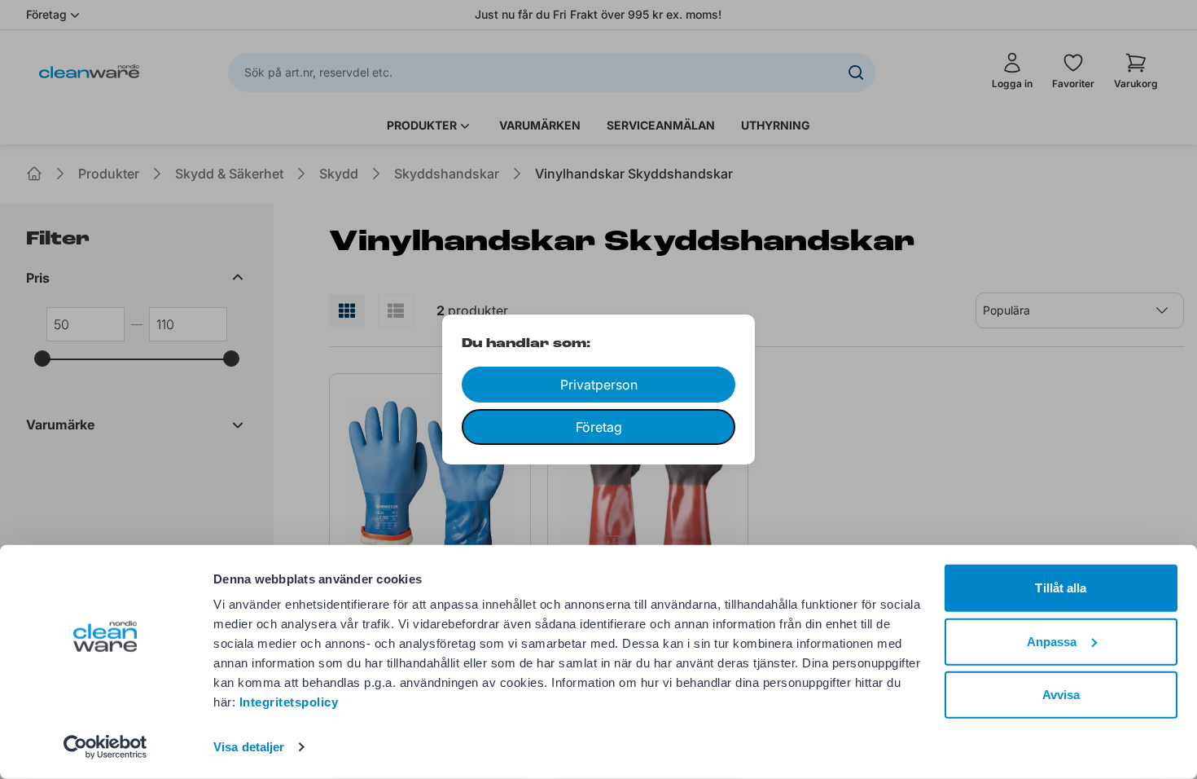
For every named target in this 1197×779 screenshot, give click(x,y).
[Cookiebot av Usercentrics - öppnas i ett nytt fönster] (105, 747)
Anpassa (1052, 641)
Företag (599, 427)
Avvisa (1061, 695)
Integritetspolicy (289, 702)
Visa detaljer (248, 747)
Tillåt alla (1060, 588)
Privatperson (599, 384)
